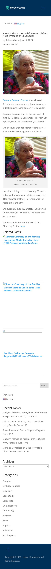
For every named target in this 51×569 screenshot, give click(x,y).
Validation (8, 530)
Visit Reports (9, 535)
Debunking (8, 510)
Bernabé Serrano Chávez (15, 100)
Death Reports (10, 505)
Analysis (7, 480)
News (5, 520)
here (22, 226)
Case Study (8, 495)
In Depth (7, 515)
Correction (8, 500)
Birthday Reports (11, 485)
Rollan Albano (12, 40)
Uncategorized (10, 43)
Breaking (7, 490)
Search (44, 385)
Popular (6, 525)
